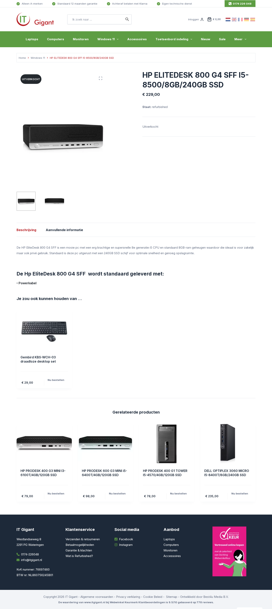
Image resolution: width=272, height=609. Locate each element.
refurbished (160, 107)
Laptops (32, 39)
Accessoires (137, 39)
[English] (234, 19)
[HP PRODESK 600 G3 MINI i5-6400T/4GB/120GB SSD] (105, 444)
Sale (222, 39)
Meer (238, 39)
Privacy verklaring (128, 597)
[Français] (240, 19)
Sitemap (171, 597)
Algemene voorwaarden (96, 597)
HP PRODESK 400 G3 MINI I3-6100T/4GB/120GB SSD (43, 473)
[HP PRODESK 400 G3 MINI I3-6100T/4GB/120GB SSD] (44, 444)
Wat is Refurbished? (79, 556)
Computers (55, 39)
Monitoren (81, 39)
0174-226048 (30, 554)
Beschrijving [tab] (26, 230)
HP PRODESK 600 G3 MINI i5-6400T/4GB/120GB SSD (104, 473)
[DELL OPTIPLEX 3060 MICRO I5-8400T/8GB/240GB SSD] (228, 444)
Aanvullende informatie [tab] (64, 230)
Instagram (126, 545)
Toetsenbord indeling (172, 39)
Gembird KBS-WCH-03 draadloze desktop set (38, 359)
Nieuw (205, 39)
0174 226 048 (242, 3)
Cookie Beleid (152, 597)
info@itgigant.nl (31, 560)
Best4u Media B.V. (216, 597)
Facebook (126, 539)
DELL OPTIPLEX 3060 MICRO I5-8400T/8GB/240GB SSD (226, 473)
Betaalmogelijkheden (80, 545)
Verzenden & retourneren (83, 539)
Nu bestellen (56, 379)
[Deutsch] (246, 19)
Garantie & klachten (79, 550)
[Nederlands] (228, 19)
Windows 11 (106, 39)
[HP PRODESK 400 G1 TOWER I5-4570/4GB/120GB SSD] (166, 444)
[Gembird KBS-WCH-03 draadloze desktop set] (44, 330)
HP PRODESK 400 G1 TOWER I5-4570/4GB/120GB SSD (165, 473)
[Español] (252, 19)
